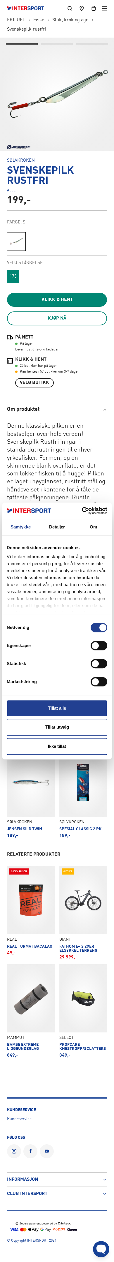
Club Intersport (27, 1194)
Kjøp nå (57, 318)
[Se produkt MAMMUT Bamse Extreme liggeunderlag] (31, 1011)
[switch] (99, 645)
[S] (16, 241)
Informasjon (22, 1179)
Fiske (38, 20)
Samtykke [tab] (21, 526)
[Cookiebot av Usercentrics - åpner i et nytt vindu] (82, 510)
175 (13, 276)
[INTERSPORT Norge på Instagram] (14, 1151)
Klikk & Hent (57, 299)
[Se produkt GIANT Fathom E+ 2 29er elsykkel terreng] (83, 913)
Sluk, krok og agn (70, 20)
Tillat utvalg (57, 727)
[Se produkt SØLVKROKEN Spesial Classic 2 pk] (83, 793)
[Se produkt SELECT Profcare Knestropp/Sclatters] (83, 1011)
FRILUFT (16, 20)
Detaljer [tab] (57, 526)
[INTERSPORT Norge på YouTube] (47, 1151)
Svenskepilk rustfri (26, 29)
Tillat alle (57, 708)
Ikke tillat (57, 746)
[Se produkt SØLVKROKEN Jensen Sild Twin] (31, 793)
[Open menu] (104, 8)
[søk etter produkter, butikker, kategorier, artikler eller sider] (70, 8)
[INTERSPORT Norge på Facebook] (30, 1151)
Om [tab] (93, 526)
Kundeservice (19, 1119)
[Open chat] (101, 1249)
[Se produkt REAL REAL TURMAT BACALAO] (31, 913)
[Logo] (28, 8)
